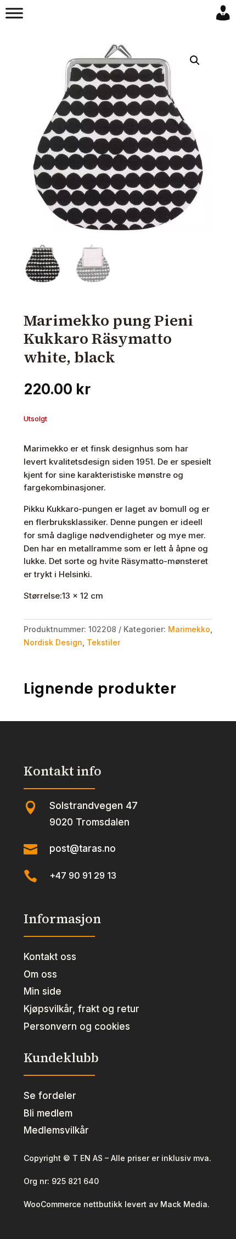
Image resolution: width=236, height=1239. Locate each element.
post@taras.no (82, 848)
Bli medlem (48, 1113)
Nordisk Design (53, 642)
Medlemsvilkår (56, 1130)
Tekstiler (103, 642)
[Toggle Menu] (14, 13)
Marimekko (189, 629)
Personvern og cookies (77, 1026)
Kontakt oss (50, 956)
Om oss (40, 974)
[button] (195, 60)
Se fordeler (50, 1095)
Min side (42, 991)
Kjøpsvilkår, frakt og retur (81, 1008)
